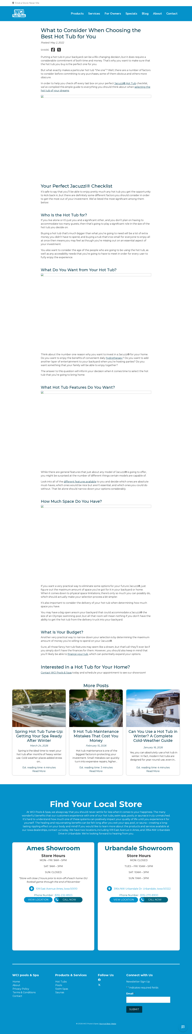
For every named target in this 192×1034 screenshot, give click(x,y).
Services (94, 14)
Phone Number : (53, 895)
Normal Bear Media (107, 1023)
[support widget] (183, 1027)
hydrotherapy (114, 358)
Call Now (69, 899)
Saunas (59, 992)
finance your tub (78, 654)
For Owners (113, 14)
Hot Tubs (61, 981)
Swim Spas (61, 988)
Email (130, 993)
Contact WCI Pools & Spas (56, 672)
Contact (171, 14)
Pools (58, 985)
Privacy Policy (21, 988)
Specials (131, 14)
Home (16, 981)
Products (77, 14)
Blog (145, 14)
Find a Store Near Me (27, 2)
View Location (38, 899)
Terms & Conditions (24, 992)
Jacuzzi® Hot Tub (125, 83)
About (157, 14)
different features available (80, 481)
